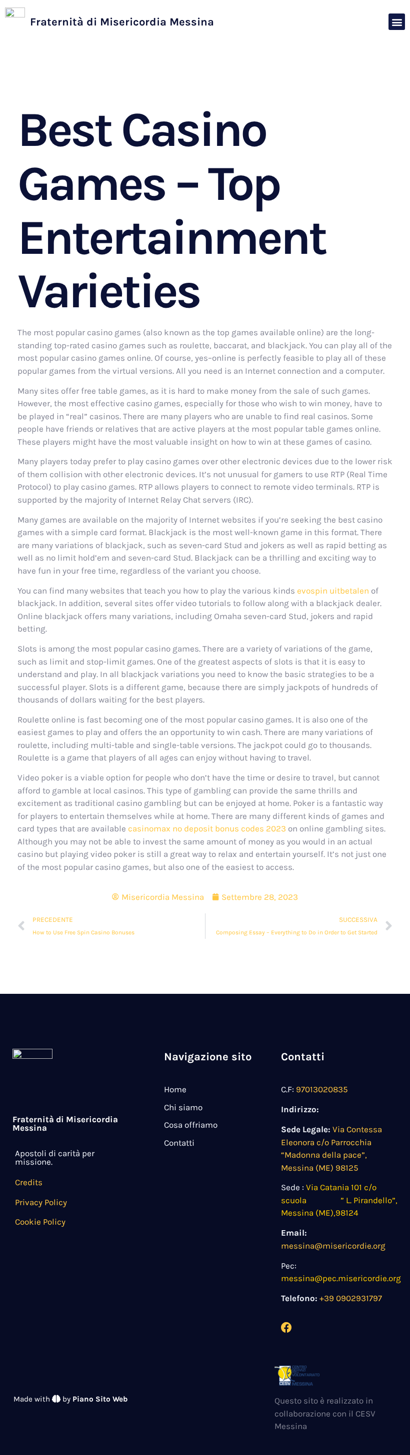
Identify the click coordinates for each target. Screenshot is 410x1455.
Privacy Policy (41, 1202)
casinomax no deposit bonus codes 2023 (207, 828)
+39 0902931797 (351, 1298)
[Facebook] (286, 1327)
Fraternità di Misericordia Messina (122, 21)
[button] (396, 21)
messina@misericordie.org (333, 1246)
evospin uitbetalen (333, 591)
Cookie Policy (40, 1222)
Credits (28, 1182)
